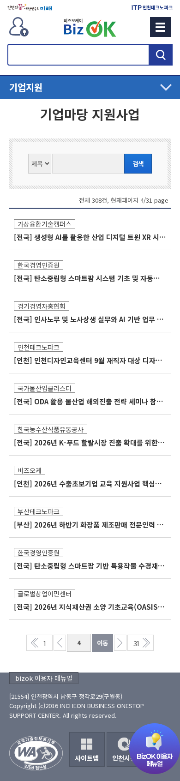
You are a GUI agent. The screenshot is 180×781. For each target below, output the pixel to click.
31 (136, 643)
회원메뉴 (19, 26)
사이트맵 (87, 758)
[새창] (29, 7)
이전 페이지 (60, 643)
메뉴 (160, 27)
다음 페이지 (120, 643)
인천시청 (124, 758)
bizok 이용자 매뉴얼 (43, 678)
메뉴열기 (90, 87)
